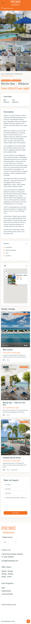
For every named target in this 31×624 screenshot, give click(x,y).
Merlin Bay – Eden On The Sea (14, 403)
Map (5, 266)
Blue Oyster (8, 350)
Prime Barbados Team (8, 621)
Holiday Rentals (18, 74)
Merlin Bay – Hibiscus (22, 275)
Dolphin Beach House (12, 457)
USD (5, 542)
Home (2, 74)
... (6, 467)
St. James (6, 345)
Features (6, 244)
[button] (19, 287)
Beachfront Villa (9, 74)
